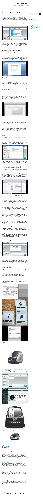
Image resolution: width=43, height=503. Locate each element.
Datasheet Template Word (6, 462)
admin (11, 14)
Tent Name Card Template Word (7, 453)
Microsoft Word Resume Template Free (9, 470)
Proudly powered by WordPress (6, 499)
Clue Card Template (34, 28)
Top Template (21, 4)
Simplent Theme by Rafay (14, 499)
